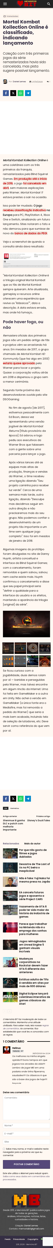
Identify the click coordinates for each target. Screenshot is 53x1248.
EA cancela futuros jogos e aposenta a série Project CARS (31, 896)
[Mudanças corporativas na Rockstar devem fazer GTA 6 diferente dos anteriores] (10, 962)
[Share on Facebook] (6, 93)
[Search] (49, 4)
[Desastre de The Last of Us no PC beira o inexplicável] (10, 867)
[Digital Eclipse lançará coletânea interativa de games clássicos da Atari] (10, 997)
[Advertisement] (26, 127)
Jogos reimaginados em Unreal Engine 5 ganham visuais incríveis (32, 946)
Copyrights (33, 1239)
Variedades (12, 16)
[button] (5, 4)
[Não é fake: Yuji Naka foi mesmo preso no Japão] (10, 882)
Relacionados (11, 843)
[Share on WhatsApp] (21, 93)
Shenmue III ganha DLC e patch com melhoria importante (14, 825)
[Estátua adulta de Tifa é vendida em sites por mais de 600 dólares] (10, 983)
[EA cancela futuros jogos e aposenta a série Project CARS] (10, 896)
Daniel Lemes (19, 81)
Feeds (7, 1239)
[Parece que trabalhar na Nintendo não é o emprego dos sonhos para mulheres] (10, 927)
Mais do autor (32, 843)
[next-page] (9, 1011)
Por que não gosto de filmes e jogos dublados (33, 853)
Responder (16, 1083)
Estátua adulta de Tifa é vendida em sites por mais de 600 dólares (34, 983)
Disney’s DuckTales (38, 820)
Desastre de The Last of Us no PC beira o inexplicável (34, 867)
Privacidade (19, 1239)
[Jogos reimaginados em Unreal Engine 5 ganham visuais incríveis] (10, 945)
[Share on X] (13, 93)
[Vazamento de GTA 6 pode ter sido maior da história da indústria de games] (10, 910)
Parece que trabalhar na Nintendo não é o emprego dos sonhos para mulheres (33, 929)
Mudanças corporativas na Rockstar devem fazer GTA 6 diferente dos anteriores (33, 965)
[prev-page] (5, 1011)
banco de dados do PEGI (31, 233)
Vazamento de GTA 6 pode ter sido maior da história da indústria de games (34, 911)
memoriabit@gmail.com (31, 1228)
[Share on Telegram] (28, 93)
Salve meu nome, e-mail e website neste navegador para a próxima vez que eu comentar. (26, 1152)
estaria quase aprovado (19, 363)
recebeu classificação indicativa (24, 210)
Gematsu (14, 808)
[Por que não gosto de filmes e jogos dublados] (10, 853)
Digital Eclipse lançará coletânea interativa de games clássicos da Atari (34, 999)
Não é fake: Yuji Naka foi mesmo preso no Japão (34, 879)
